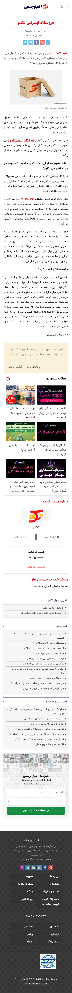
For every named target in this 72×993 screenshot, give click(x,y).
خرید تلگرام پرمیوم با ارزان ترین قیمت (47, 678)
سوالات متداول (25, 884)
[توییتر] (39, 867)
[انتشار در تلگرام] (25, 42)
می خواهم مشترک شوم (36, 811)
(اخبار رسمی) (45, 53)
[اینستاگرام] (22, 867)
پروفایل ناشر (32, 367)
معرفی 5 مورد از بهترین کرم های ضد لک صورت (43, 719)
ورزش (30, 934)
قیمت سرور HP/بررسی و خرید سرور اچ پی (45, 658)
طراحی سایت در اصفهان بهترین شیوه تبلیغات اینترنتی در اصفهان (38, 636)
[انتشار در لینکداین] (48, 42)
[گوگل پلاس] (50, 867)
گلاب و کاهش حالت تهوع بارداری (49, 744)
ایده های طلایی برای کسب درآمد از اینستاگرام (44, 648)
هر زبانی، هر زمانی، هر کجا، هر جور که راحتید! (43, 664)
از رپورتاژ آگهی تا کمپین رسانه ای (51, 901)
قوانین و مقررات (51, 892)
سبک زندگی (53, 942)
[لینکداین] (33, 867)
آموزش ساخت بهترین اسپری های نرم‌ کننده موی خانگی (39, 739)
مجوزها (29, 876)
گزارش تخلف (15, 367)
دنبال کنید (19, 537)
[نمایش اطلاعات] (36, 567)
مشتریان (55, 884)
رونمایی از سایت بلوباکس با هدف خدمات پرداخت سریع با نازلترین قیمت (38, 671)
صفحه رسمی (50, 537)
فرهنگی (55, 934)
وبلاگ (30, 892)
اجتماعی (28, 927)
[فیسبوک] (45, 867)
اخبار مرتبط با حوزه (56, 702)
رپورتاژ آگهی (27, 899)
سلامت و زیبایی (59, 586)
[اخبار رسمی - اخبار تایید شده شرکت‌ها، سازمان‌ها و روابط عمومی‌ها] (36, 7)
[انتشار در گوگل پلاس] (42, 42)
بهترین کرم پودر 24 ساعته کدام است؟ (47, 724)
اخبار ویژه (61, 626)
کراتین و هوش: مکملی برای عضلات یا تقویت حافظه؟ (40, 729)
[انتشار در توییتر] (30, 42)
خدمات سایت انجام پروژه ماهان (49, 653)
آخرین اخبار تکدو (57, 600)
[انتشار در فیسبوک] (36, 42)
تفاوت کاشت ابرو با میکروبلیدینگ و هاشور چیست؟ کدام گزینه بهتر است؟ (35, 711)
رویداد (30, 942)
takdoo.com (27, 199)
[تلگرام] (27, 867)
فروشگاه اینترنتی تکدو (22, 140)
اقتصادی (54, 927)
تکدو (17, 163)
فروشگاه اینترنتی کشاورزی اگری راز (48, 643)
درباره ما (55, 876)
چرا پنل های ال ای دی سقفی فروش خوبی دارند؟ (42, 688)
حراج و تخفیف (41, 586)
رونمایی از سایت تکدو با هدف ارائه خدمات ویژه (42, 613)
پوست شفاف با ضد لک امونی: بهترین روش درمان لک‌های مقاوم (35, 734)
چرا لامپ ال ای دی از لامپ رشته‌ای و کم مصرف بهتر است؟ (37, 683)
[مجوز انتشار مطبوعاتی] (48, 962)
